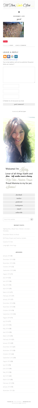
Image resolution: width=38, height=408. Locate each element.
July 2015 (5, 278)
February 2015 (7, 296)
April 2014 (6, 332)
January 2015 (7, 299)
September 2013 (8, 358)
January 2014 (7, 343)
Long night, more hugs (9, 245)
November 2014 (8, 307)
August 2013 (6, 361)
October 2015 (7, 267)
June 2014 (6, 325)
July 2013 (5, 365)
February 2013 (7, 383)
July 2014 (5, 321)
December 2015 (8, 259)
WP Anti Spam (22, 111)
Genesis (23, 403)
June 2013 (6, 368)
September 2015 (8, 270)
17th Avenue (18, 401)
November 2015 (8, 263)
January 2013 (7, 387)
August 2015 (6, 274)
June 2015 (6, 281)
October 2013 (7, 354)
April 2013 (6, 376)
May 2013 (6, 372)
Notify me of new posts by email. (14, 101)
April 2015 (6, 288)
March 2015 (6, 292)
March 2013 (6, 379)
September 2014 (8, 314)
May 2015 (6, 285)
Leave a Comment (20, 45)
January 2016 (7, 256)
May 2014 (6, 328)
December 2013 (8, 347)
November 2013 (8, 350)
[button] (19, 11)
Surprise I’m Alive (8, 242)
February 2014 (7, 339)
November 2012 (8, 390)
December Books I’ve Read (11, 234)
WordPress (15, 403)
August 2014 (6, 318)
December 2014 (8, 303)
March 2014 (6, 336)
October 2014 (7, 310)
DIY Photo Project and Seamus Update (14, 238)
